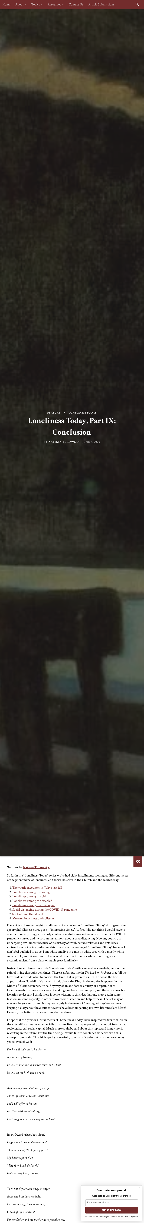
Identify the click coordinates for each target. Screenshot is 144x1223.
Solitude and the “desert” (28, 914)
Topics (35, 4)
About (19, 4)
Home (6, 4)
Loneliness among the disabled (32, 901)
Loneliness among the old (29, 896)
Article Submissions (101, 4)
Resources (54, 4)
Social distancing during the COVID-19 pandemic (44, 909)
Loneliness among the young (31, 892)
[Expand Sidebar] (137, 861)
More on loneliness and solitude (33, 918)
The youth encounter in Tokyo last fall (37, 887)
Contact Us (76, 4)
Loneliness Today (82, 412)
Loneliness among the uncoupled (33, 905)
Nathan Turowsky (64, 442)
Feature (53, 412)
